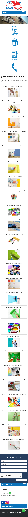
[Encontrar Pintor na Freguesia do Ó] (14, 182)
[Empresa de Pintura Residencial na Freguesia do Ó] (14, 137)
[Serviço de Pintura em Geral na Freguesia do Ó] (14, 371)
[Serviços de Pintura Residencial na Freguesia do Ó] (14, 416)
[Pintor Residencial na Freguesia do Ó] (14, 255)
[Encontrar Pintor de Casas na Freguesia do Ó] (14, 168)
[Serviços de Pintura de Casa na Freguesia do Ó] (14, 386)
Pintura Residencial (8, 80)
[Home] (14, 5)
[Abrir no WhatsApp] (10, 492)
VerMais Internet (14, 512)
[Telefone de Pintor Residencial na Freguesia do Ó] (14, 445)
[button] (2, 20)
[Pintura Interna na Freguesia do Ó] (14, 342)
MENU (5, 13)
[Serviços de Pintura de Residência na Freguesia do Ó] (14, 402)
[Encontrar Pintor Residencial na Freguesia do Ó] (14, 197)
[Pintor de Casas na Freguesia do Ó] (14, 211)
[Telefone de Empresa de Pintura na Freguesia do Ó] (14, 431)
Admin (20, 512)
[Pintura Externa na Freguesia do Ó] (14, 327)
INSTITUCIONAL (7, 485)
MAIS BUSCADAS (7, 506)
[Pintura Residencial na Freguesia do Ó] (14, 356)
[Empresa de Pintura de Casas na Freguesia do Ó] (14, 123)
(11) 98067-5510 (5, 492)
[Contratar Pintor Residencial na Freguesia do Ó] (14, 92)
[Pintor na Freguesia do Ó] (14, 226)
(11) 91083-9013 (5, 493)
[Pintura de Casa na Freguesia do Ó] (14, 269)
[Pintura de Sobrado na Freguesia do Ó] (14, 298)
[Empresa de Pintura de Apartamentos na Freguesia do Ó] (14, 108)
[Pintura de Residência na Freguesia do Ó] (14, 284)
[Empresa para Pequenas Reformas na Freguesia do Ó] (14, 153)
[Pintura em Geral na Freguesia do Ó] (14, 313)
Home (2, 80)
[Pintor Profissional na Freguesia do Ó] (14, 240)
